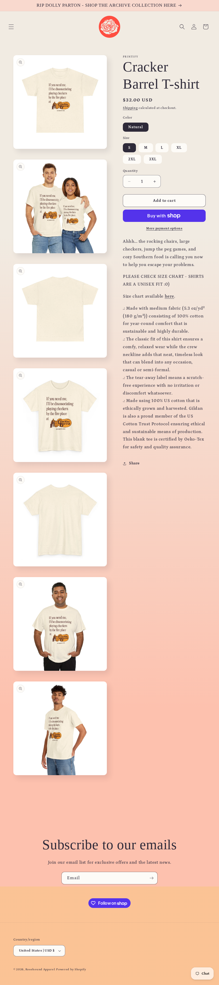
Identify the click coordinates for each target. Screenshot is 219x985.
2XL (132, 159)
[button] (11, 27)
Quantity (130, 171)
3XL (153, 159)
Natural (135, 127)
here (169, 296)
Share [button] (134, 463)
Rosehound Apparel (40, 969)
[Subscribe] (151, 878)
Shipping (130, 108)
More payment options (164, 228)
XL (179, 148)
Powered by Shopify (71, 969)
